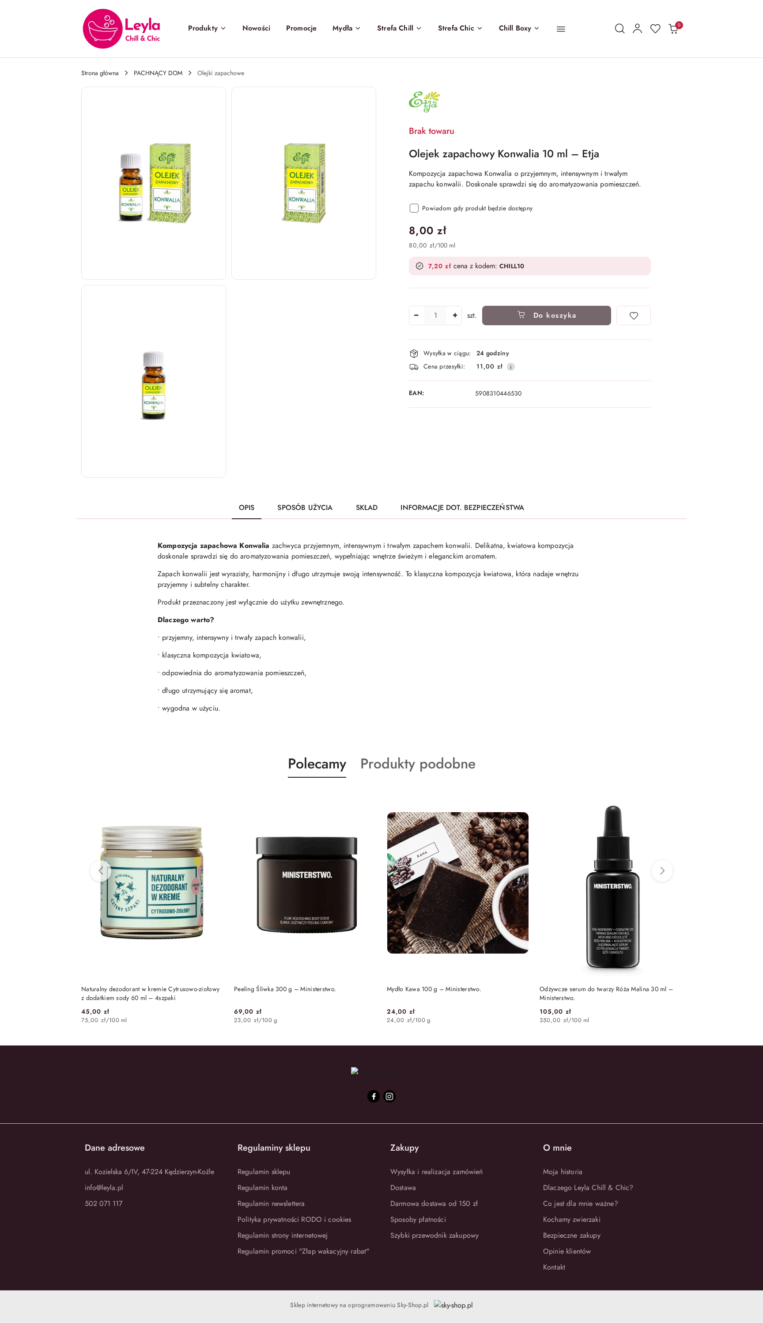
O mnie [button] (557, 1147)
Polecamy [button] (317, 763)
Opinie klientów (567, 1251)
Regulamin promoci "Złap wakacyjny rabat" (303, 1251)
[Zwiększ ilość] (454, 315)
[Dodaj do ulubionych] (633, 315)
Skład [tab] (367, 507)
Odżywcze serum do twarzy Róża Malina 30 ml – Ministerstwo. (606, 993)
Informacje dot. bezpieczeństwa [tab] (462, 507)
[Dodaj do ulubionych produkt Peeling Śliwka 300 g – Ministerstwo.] (366, 798)
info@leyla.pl (104, 1187)
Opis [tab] (247, 507)
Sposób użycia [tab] (304, 507)
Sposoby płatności (418, 1219)
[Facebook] (373, 1096)
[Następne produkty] (662, 871)
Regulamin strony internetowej (283, 1235)
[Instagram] (389, 1096)
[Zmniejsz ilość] (416, 315)
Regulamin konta (262, 1187)
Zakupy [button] (404, 1147)
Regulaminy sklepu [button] (274, 1147)
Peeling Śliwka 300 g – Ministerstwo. (285, 989)
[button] (207, 28)
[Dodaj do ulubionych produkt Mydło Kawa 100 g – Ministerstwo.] (518, 798)
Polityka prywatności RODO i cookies (294, 1219)
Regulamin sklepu (264, 1172)
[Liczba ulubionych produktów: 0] (655, 28)
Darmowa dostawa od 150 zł (434, 1203)
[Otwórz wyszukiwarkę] (620, 28)
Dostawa (403, 1187)
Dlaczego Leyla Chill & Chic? (588, 1187)
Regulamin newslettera (271, 1203)
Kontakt (554, 1267)
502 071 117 (103, 1203)
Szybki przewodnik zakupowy (434, 1235)
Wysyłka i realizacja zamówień (436, 1172)
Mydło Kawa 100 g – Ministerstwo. (434, 989)
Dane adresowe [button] (115, 1147)
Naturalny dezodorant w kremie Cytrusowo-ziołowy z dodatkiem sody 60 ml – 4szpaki (150, 993)
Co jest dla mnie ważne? (580, 1203)
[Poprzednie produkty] (101, 871)
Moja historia (562, 1172)
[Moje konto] (637, 28)
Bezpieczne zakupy (572, 1235)
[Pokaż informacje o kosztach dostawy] (511, 367)
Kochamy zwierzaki (572, 1219)
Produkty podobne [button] (418, 763)
